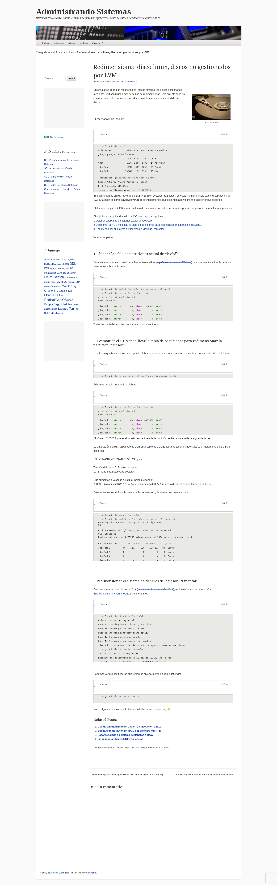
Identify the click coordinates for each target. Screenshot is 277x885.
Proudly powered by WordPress (54, 873)
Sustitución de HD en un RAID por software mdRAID (129, 730)
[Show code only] (222, 134)
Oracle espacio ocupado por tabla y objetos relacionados (206, 774)
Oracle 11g (51, 290)
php (62, 295)
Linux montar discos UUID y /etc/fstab (120, 739)
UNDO (47, 313)
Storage (143, 747)
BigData (48, 263)
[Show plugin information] (227, 134)
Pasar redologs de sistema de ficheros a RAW (125, 735)
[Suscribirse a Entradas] (45, 137)
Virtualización (57, 313)
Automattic (91, 873)
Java (59, 272)
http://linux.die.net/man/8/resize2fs (113, 593)
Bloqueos (56, 263)
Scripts (48, 304)
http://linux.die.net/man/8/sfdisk (173, 262)
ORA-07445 (55, 286)
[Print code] (224, 134)
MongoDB (73, 277)
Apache (48, 259)
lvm (137, 747)
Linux (71, 52)
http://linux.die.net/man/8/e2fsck (155, 589)
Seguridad (60, 304)
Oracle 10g (69, 286)
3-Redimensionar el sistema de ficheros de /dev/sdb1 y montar (128, 229)
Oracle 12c (65, 290)
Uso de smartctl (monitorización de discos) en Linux (129, 726)
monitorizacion (51, 281)
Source (103, 134)
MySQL (62, 281)
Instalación (50, 272)
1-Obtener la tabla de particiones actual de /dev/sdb (122, 220)
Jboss (66, 272)
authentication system (64, 259)
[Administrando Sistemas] (138, 33)
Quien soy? (97, 43)
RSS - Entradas (55, 137)
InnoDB (69, 268)
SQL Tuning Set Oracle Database (61, 184)
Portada (45, 43)
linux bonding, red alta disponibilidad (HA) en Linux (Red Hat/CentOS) (126, 774)
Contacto (84, 43)
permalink (165, 747)
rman (70, 300)
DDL (73, 263)
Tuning (73, 308)
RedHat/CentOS (55, 299)
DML (47, 268)
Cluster (65, 263)
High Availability (57, 268)
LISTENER (58, 277)
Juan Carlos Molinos (128, 82)
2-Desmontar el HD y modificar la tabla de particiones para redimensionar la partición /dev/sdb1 (147, 224)
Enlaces (71, 43)
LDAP (73, 272)
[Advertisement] (64, 108)
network (71, 281)
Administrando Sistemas (83, 11)
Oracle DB (52, 294)
